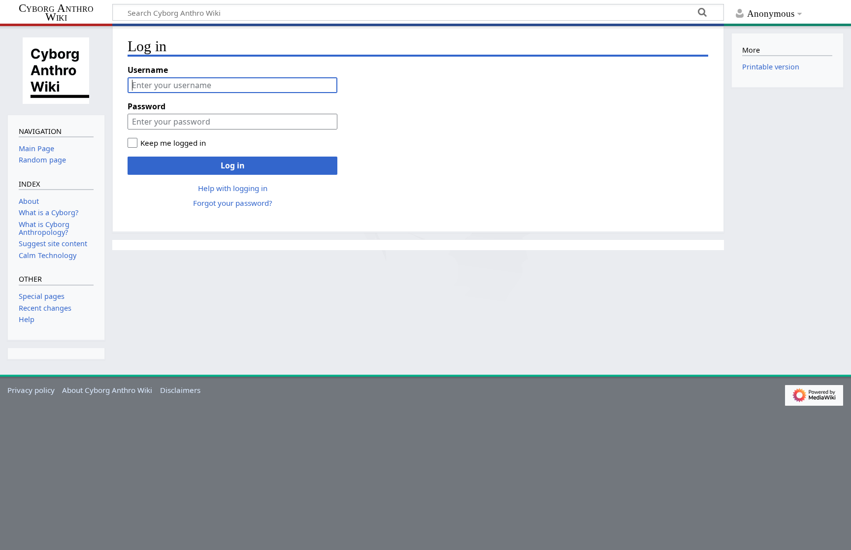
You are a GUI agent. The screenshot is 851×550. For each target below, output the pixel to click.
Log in (233, 165)
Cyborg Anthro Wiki (56, 13)
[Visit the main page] (56, 69)
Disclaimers (180, 390)
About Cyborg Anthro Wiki (107, 390)
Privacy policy (31, 390)
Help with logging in (232, 188)
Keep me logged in (173, 143)
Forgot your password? (232, 203)
